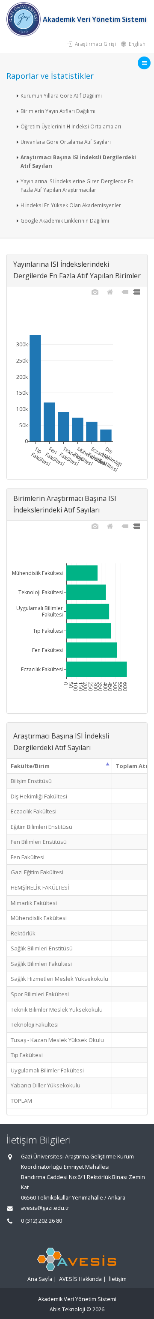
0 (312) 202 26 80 (41, 1220)
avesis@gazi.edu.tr (45, 1208)
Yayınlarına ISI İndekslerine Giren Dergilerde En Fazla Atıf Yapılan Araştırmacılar (77, 185)
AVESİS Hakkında (80, 1279)
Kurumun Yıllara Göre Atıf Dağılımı (61, 95)
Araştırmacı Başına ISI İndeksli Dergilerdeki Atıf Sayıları (78, 161)
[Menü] (144, 63)
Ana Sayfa (39, 1279)
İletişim (118, 1279)
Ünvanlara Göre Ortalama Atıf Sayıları (66, 141)
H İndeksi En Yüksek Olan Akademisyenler (71, 205)
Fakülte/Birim (30, 766)
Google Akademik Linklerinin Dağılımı (65, 220)
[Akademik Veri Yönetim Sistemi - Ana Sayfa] (24, 19)
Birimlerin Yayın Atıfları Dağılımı (58, 110)
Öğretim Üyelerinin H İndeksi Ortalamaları (71, 126)
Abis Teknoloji (67, 1309)
